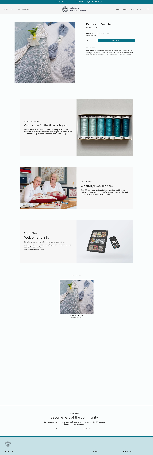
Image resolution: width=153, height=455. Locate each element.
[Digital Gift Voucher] (77, 297)
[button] (12, 9)
